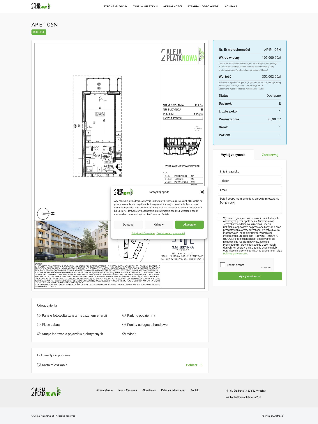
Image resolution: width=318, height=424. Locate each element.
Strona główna (116, 6)
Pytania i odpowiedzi (203, 6)
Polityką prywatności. (235, 253)
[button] (202, 192)
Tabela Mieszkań (145, 6)
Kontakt (231, 6)
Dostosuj (128, 224)
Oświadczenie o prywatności (171, 233)
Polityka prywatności (273, 416)
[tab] (233, 154)
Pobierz (192, 365)
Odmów (159, 224)
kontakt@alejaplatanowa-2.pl (245, 397)
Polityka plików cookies (143, 233)
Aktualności (172, 6)
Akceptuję (189, 224)
